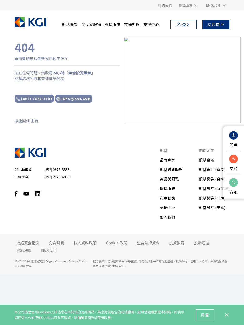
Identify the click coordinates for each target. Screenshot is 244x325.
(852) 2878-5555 (36, 98)
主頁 (34, 120)
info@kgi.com (75, 98)
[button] (188, 5)
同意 (205, 315)
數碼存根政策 (101, 317)
